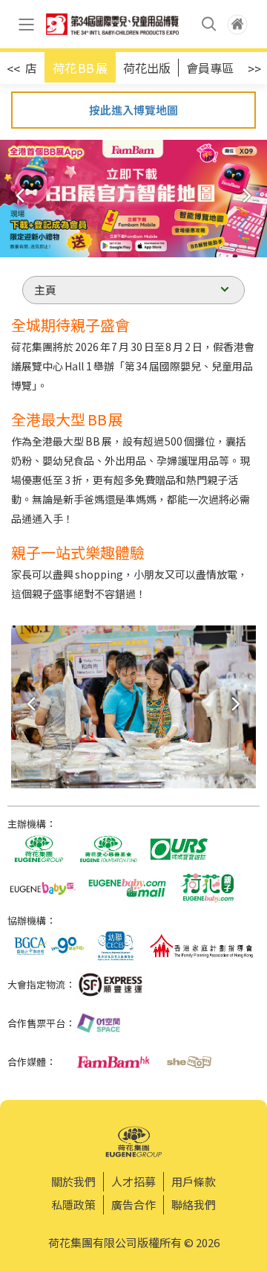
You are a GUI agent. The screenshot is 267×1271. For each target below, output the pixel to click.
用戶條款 (193, 1181)
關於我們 (73, 1181)
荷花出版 (147, 68)
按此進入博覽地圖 (133, 110)
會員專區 (210, 68)
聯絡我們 (193, 1204)
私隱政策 (73, 1204)
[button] (250, 195)
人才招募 (133, 1181)
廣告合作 (133, 1204)
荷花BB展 (80, 68)
